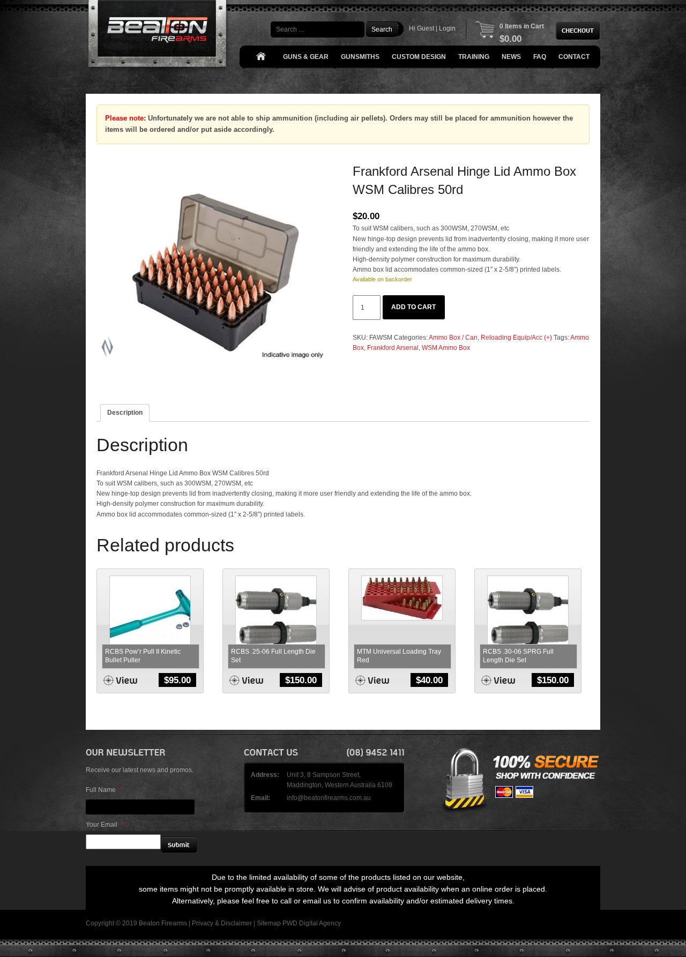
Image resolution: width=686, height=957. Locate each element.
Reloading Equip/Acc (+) (516, 337)
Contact (574, 57)
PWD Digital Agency (311, 923)
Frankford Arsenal (393, 348)
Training (473, 57)
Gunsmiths (360, 57)
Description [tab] (125, 412)
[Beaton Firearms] (158, 36)
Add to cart (413, 307)
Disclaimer (236, 923)
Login (447, 28)
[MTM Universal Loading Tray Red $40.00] (402, 597)
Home (260, 57)
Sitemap (269, 923)
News (511, 57)
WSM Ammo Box (446, 348)
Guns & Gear (306, 57)
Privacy (202, 923)
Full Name (104, 790)
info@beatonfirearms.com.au (329, 798)
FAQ (539, 57)
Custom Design (419, 57)
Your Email (105, 824)
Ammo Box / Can (453, 337)
